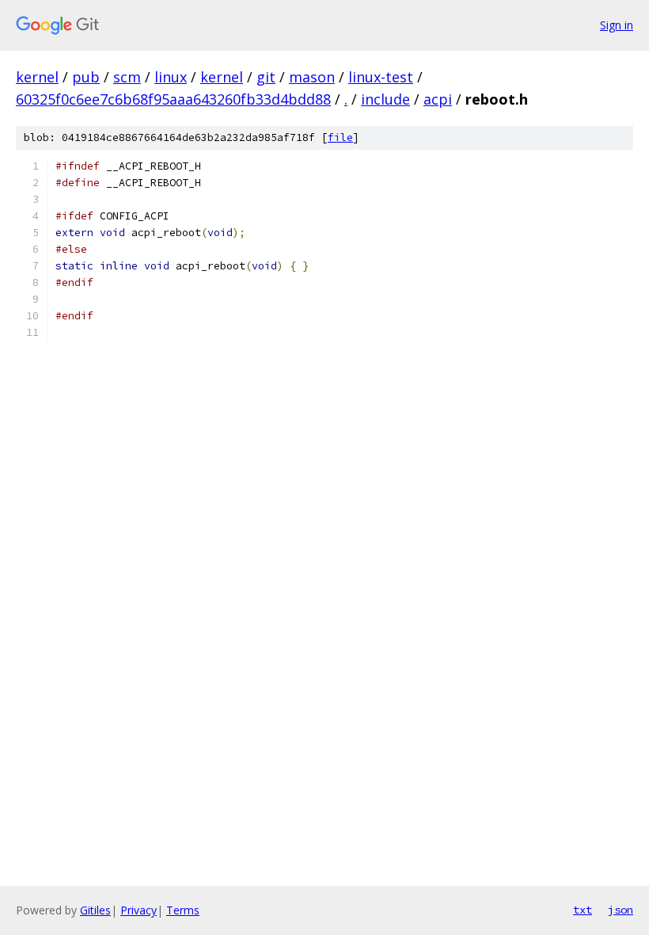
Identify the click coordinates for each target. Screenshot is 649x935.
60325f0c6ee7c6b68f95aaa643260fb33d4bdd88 (173, 99)
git (265, 76)
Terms (182, 910)
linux (170, 76)
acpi (437, 99)
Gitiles (95, 910)
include (385, 99)
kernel (37, 76)
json (620, 910)
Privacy (138, 910)
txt (582, 910)
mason (312, 76)
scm (127, 76)
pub (86, 76)
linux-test (380, 76)
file (340, 137)
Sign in (616, 24)
